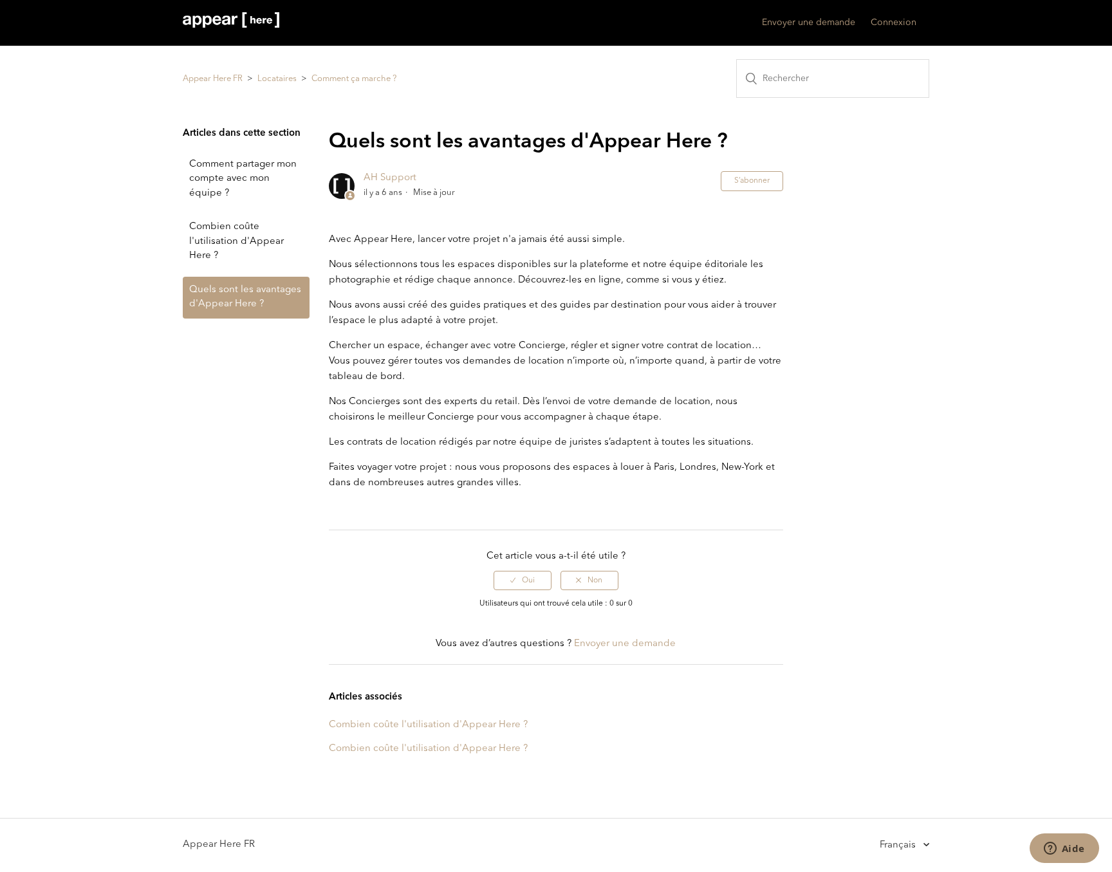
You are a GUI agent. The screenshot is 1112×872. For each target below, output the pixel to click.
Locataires (277, 79)
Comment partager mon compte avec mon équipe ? (243, 179)
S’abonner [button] (752, 181)
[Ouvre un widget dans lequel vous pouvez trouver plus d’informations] (1064, 849)
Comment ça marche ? (353, 79)
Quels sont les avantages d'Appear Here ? (245, 297)
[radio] (522, 580)
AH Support (390, 178)
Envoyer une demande (808, 22)
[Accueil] (231, 25)
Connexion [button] (893, 22)
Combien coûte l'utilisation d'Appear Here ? (236, 241)
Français (899, 844)
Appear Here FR (213, 79)
